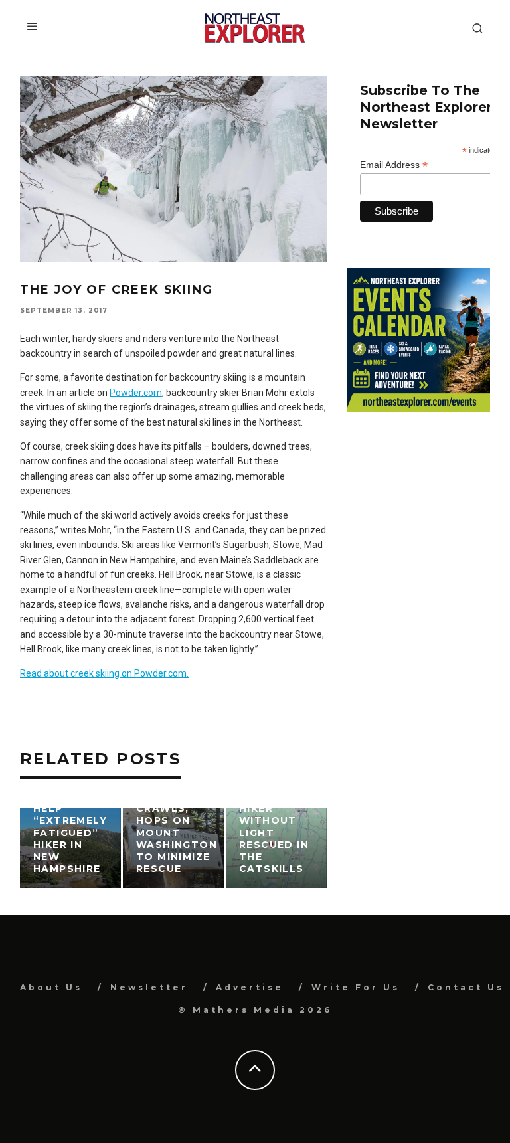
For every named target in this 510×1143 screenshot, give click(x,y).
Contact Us (466, 987)
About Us (51, 987)
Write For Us (355, 987)
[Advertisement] (418, 504)
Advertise (250, 987)
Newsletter (149, 987)
